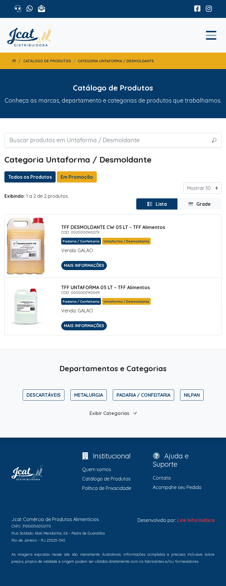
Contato (162, 478)
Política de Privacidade (106, 488)
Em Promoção (77, 177)
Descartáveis (43, 395)
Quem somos (96, 469)
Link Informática (196, 520)
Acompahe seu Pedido (177, 487)
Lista (160, 204)
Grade (203, 204)
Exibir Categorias (109, 413)
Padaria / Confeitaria (143, 395)
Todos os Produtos (30, 177)
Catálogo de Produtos (47, 60)
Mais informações (84, 265)
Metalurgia (88, 395)
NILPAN (192, 395)
